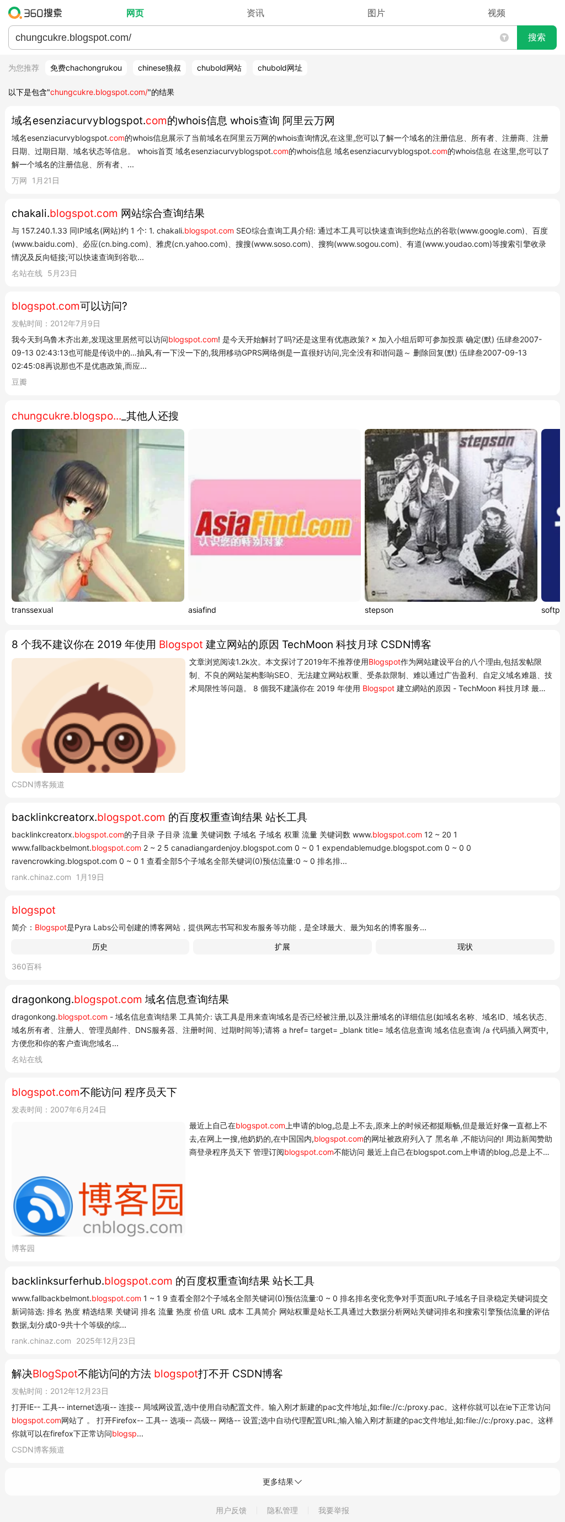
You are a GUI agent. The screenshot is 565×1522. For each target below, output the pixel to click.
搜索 (537, 37)
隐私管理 (282, 1510)
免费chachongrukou (86, 67)
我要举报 (333, 1510)
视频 (496, 12)
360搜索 (37, 12)
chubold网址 (280, 67)
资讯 (255, 12)
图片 (376, 12)
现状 (465, 946)
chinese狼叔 (159, 67)
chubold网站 (219, 67)
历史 (100, 946)
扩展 (282, 946)
